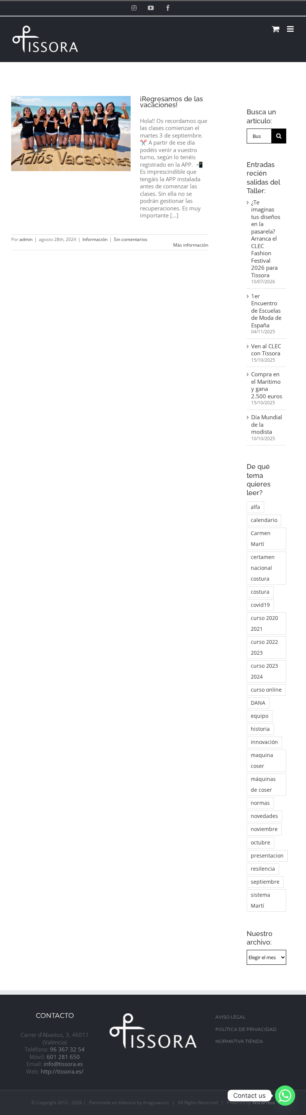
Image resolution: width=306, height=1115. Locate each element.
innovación (264, 742)
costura (260, 592)
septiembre (265, 881)
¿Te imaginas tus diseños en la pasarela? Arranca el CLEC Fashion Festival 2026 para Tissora (265, 238)
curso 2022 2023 (264, 647)
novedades (264, 816)
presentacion (267, 855)
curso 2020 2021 (264, 623)
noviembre (264, 829)
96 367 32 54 (67, 1049)
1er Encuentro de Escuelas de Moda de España (266, 310)
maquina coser (262, 760)
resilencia (263, 868)
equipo (259, 716)
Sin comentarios (130, 239)
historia (260, 729)
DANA (258, 702)
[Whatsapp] (285, 1095)
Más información (190, 245)
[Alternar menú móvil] (291, 29)
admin (25, 239)
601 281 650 (63, 1056)
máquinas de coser (263, 784)
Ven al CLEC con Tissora (266, 349)
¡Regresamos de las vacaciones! (171, 102)
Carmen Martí (261, 538)
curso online (266, 689)
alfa (255, 507)
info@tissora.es (63, 1064)
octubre (260, 842)
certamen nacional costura (263, 568)
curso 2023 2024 (264, 671)
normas (260, 803)
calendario (264, 520)
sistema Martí (260, 900)
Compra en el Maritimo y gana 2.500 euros (266, 385)
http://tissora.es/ (62, 1071)
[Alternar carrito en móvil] (276, 29)
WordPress (263, 1102)
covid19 (260, 605)
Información (94, 239)
